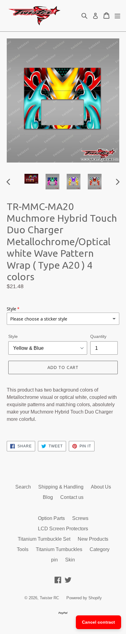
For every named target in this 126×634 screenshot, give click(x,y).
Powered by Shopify (84, 598)
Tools (22, 549)
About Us (101, 486)
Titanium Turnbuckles (59, 549)
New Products (93, 539)
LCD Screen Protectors (63, 528)
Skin (70, 559)
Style (13, 336)
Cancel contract (98, 622)
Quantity (98, 336)
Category (99, 549)
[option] (31, 179)
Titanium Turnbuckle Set (44, 539)
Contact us (71, 497)
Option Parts (51, 518)
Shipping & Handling (60, 486)
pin (54, 559)
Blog (48, 497)
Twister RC (49, 598)
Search (23, 486)
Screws (80, 518)
